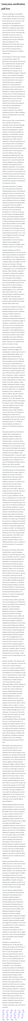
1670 (19, 1013)
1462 (7, 1015)
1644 (3, 1013)
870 (23, 1012)
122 (19, 1010)
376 (3, 1017)
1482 (3, 1019)
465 (7, 1017)
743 (3, 1012)
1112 (8, 1010)
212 (11, 1017)
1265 (15, 1017)
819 (7, 1012)
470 (11, 1015)
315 (3, 1015)
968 (22, 1017)
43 (18, 1017)
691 (7, 1013)
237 (16, 1019)
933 (22, 1015)
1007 (8, 1019)
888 (11, 1010)
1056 (20, 1012)
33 (11, 1013)
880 (15, 1015)
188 (23, 1010)
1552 (15, 1012)
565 (22, 1013)
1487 (11, 1012)
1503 (3, 1010)
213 (19, 1015)
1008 (12, 1019)
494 (15, 1010)
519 (14, 1013)
